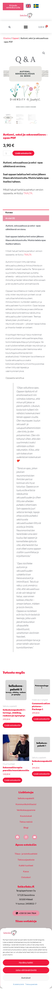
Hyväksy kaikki (26, 962)
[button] (9, 27)
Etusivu (6, 38)
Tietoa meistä (26, 821)
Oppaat (15, 38)
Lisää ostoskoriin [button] (12, 725)
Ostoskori (26, 877)
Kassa (26, 871)
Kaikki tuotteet (26, 865)
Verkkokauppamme (26, 810)
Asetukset (26, 977)
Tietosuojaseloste (31, 984)
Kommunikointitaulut (26, 804)
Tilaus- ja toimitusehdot (26, 853)
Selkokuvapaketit (26, 798)
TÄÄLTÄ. (28, 193)
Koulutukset (26, 816)
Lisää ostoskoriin (23, 153)
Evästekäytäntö (18, 984)
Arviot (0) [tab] (10, 218)
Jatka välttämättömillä (26, 970)
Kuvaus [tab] (9, 212)
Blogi (26, 827)
